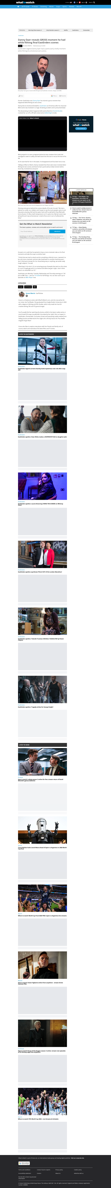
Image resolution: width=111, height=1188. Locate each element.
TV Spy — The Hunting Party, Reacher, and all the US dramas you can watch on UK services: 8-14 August (82, 239)
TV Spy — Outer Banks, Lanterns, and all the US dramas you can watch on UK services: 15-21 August (82, 230)
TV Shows (35, 7)
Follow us (55, 96)
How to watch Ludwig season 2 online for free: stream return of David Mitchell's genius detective (81, 210)
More (78, 7)
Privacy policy (59, 1170)
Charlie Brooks (57, 111)
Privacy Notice (23, 237)
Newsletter (63, 96)
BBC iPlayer (29, 277)
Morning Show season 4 (35, 30)
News (20, 46)
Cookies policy (78, 1170)
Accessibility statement (24, 1173)
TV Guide (37, 275)
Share (22, 96)
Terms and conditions (24, 1170)
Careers (39, 1173)
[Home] (18, 6)
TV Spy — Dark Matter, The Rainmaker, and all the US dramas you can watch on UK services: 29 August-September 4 (82, 200)
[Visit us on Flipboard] (80, 2)
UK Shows (28, 287)
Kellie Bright (48, 113)
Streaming (43, 7)
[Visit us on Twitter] (77, 2)
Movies (51, 7)
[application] (42, 133)
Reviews (71, 7)
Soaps (58, 7)
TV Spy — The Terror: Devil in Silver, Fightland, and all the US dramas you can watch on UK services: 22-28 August (81, 220)
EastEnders (75, 30)
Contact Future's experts (43, 1170)
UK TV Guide (25, 7)
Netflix (66, 30)
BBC (35, 287)
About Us (58, 1173)
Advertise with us (78, 1173)
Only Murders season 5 (52, 30)
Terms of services (39, 236)
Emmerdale (86, 30)
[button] (92, 2)
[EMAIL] (27, 296)
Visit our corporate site (77, 1158)
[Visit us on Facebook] (74, 2)
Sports (65, 7)
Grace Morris (28, 45)
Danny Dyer (36, 100)
